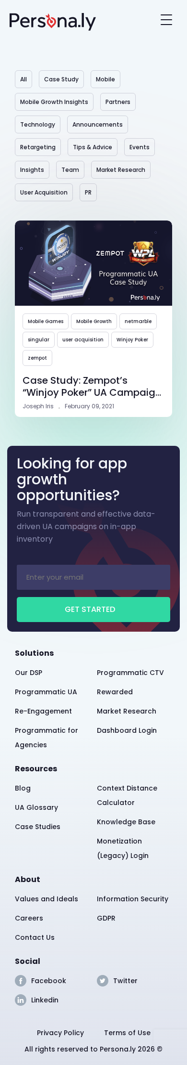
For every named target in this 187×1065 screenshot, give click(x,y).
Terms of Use (127, 1033)
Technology (37, 124)
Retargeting (38, 147)
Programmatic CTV (130, 672)
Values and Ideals (46, 899)
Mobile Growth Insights (54, 102)
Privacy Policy (60, 1033)
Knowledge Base (126, 822)
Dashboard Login (127, 730)
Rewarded (115, 692)
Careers (29, 918)
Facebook (48, 981)
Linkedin (44, 1000)
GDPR (106, 918)
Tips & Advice (92, 147)
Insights (32, 170)
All (23, 79)
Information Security (132, 899)
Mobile (105, 79)
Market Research (120, 170)
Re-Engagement (43, 711)
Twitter (125, 981)
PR (88, 192)
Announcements (97, 124)
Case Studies (37, 826)
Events (139, 147)
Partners (117, 102)
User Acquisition (44, 192)
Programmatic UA (46, 692)
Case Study (61, 79)
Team (70, 170)
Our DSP (28, 672)
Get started (90, 609)
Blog (23, 788)
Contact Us (35, 937)
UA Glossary (36, 807)
